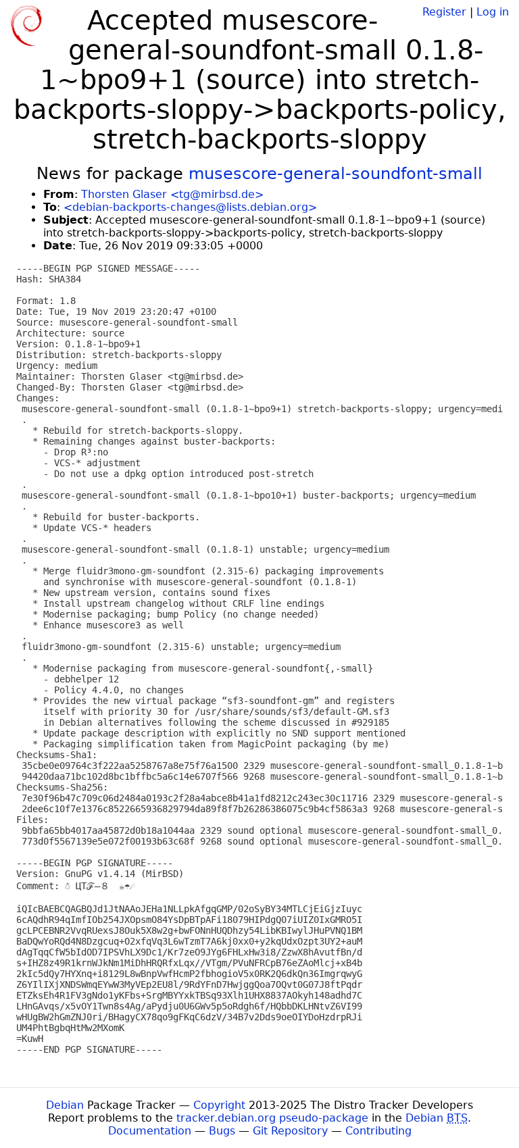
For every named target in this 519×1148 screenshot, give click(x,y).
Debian (65, 1105)
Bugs (222, 1130)
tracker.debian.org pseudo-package (272, 1118)
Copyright (219, 1105)
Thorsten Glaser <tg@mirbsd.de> (172, 194)
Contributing (378, 1130)
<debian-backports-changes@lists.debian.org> (190, 207)
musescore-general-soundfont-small (336, 173)
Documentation (149, 1130)
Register (444, 11)
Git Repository (290, 1130)
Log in (492, 11)
